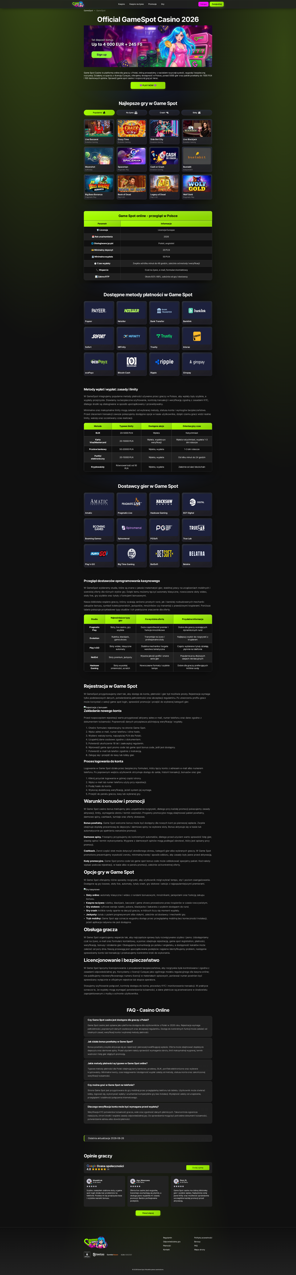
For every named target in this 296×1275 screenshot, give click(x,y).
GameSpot (88, 10)
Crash (162, 112)
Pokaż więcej (148, 1213)
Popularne (97, 112)
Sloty (195, 112)
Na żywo (130, 112)
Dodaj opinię (197, 1167)
